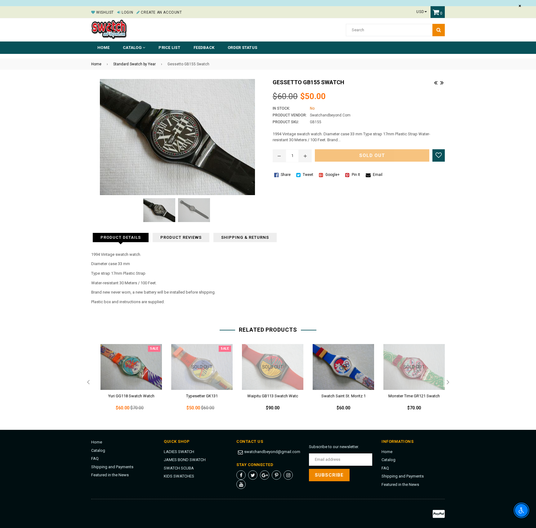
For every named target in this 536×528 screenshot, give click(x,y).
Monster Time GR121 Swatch (414, 396)
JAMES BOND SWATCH (185, 459)
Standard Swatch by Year (134, 64)
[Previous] (435, 82)
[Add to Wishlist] (438, 155)
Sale (154, 349)
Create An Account (161, 12)
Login (127, 12)
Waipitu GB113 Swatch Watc (272, 396)
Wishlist (104, 12)
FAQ (95, 458)
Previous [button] (88, 382)
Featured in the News (110, 475)
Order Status (242, 47)
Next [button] (448, 382)
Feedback (204, 47)
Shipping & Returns (245, 237)
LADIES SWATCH (179, 451)
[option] (126, 382)
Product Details (120, 237)
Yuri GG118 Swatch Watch (131, 396)
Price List (169, 47)
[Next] (442, 82)
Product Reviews (181, 237)
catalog (133, 47)
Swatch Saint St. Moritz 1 (343, 396)
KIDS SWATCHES (179, 476)
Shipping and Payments (112, 467)
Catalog (98, 450)
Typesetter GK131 (202, 396)
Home (103, 47)
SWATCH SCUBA (179, 468)
